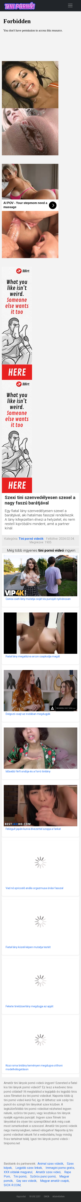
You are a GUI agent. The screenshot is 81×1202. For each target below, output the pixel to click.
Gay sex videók (26, 1181)
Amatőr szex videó (48, 1172)
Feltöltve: (52, 538)
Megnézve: (37, 542)
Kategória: (11, 538)
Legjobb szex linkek (28, 1168)
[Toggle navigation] (70, 5)
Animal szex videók (50, 1163)
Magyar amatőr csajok (54, 1181)
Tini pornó (20, 1176)
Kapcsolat (21, 1196)
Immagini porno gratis (60, 1168)
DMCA (46, 1196)
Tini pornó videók (31, 538)
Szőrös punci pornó (43, 1176)
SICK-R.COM (12, 1185)
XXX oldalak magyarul (18, 1172)
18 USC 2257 (34, 1196)
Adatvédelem (59, 1196)
